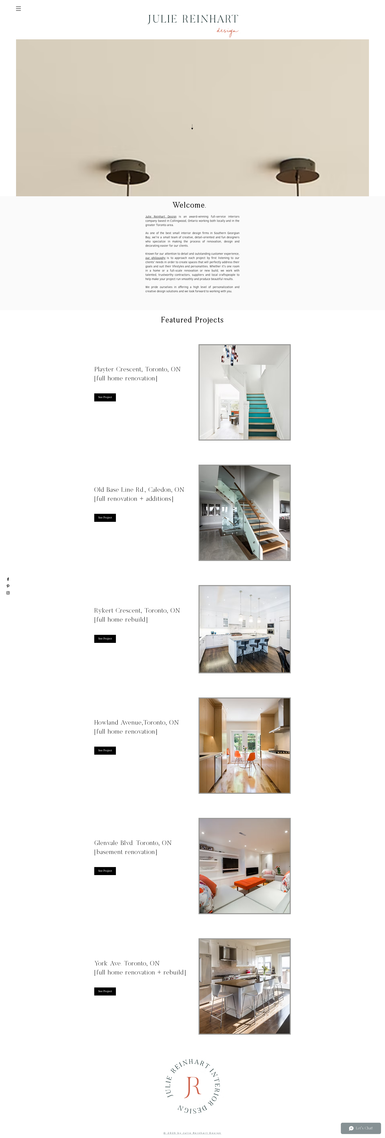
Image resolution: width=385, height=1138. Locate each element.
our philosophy (155, 258)
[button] (18, 8)
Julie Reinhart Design (160, 216)
